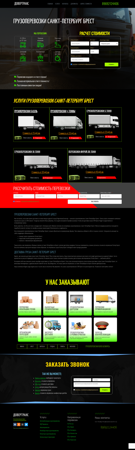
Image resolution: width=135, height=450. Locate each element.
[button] (110, 3)
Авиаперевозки (44, 427)
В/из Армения (72, 437)
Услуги (57, 4)
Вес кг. (59, 193)
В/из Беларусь (72, 430)
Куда (37, 193)
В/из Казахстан (72, 433)
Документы (74, 4)
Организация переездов (47, 437)
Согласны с (27, 201)
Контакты (65, 4)
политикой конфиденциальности (30, 201)
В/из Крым (71, 427)
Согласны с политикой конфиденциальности (83, 64)
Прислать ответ (106, 193)
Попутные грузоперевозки (48, 434)
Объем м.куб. (83, 193)
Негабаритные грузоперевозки (49, 431)
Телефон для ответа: (76, 56)
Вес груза (92, 40)
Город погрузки (75, 40)
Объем (92, 48)
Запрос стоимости (86, 4)
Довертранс (21, 4)
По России (70, 424)
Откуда (15, 193)
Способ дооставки (104, 40)
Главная (50, 4)
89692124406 (109, 427)
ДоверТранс (21, 415)
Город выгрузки (75, 48)
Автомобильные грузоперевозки (50, 421)
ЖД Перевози (44, 424)
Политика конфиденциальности (20, 428)
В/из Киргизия (72, 440)
